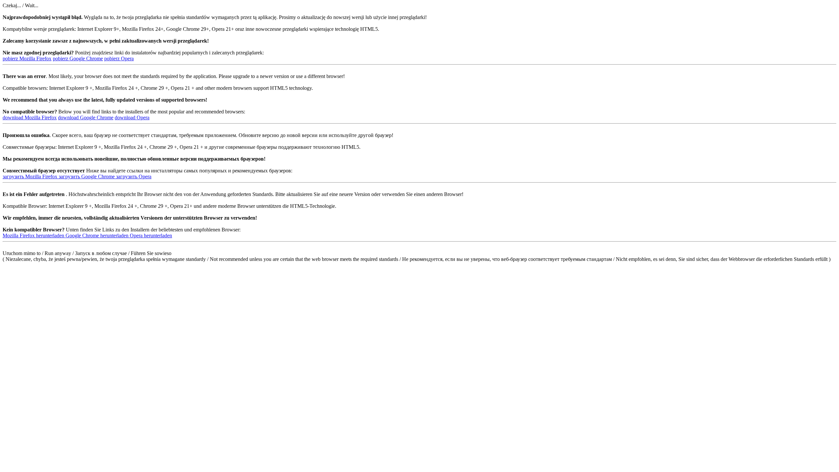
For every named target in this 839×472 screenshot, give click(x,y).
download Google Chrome (85, 117)
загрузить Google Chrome (87, 176)
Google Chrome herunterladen (98, 235)
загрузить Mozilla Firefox (31, 176)
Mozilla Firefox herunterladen (34, 235)
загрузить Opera (133, 176)
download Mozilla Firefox (30, 117)
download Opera (132, 117)
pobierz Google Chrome (78, 58)
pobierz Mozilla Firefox (27, 58)
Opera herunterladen (151, 235)
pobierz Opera (119, 58)
